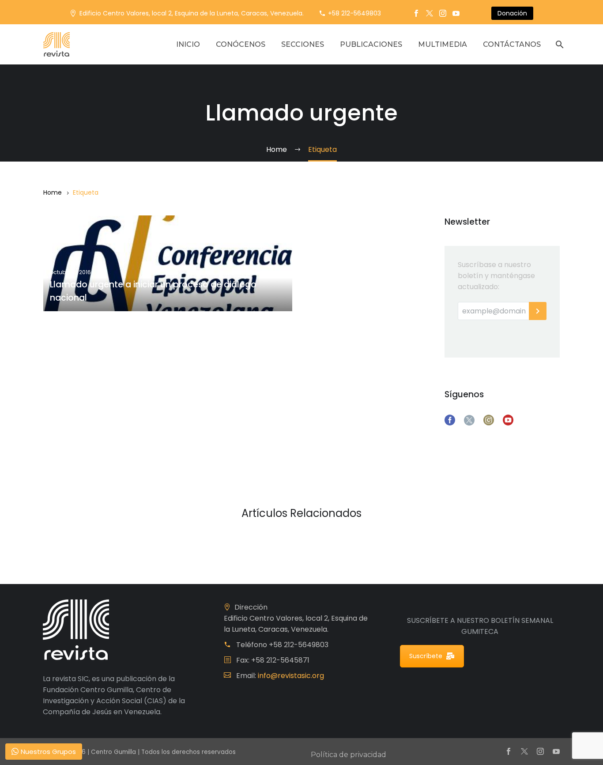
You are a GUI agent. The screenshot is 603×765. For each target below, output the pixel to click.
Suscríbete (425, 656)
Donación (512, 13)
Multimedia (442, 44)
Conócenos (240, 44)
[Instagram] (442, 13)
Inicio (188, 44)
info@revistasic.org (291, 676)
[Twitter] (429, 13)
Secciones (302, 44)
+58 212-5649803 (354, 13)
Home (52, 192)
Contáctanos (512, 44)
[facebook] (450, 420)
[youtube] (508, 420)
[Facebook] (416, 13)
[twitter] (469, 420)
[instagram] (488, 420)
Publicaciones (371, 44)
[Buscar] (558, 44)
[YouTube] (456, 13)
